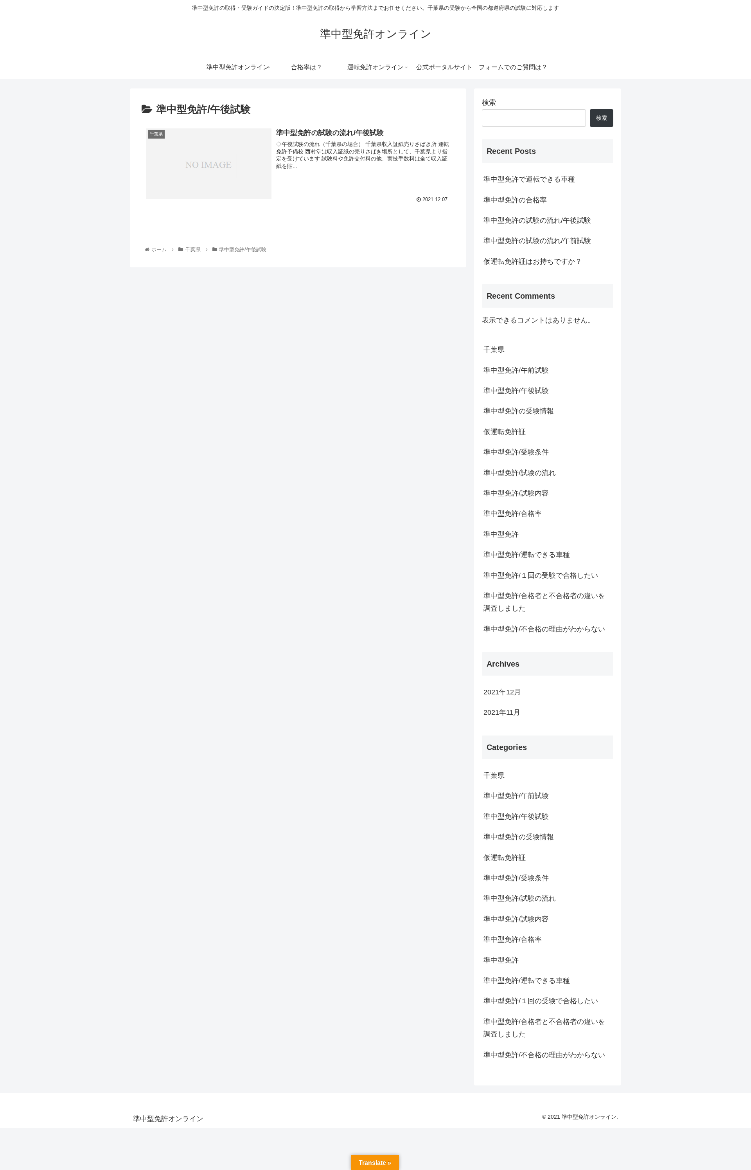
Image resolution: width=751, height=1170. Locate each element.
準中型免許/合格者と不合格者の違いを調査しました (544, 602)
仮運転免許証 (504, 432)
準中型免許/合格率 (512, 513)
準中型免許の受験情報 (518, 411)
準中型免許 (501, 534)
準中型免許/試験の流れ (519, 473)
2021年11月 (501, 712)
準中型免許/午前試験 (516, 370)
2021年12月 (502, 692)
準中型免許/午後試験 (516, 391)
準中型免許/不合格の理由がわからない (544, 629)
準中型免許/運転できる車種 (526, 555)
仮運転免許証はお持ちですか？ (532, 261)
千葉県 (494, 349)
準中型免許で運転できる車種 (529, 179)
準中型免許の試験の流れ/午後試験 (537, 220)
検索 (489, 102)
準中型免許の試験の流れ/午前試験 (537, 241)
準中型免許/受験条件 (516, 452)
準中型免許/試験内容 (516, 493)
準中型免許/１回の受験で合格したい (540, 575)
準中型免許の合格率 (515, 200)
